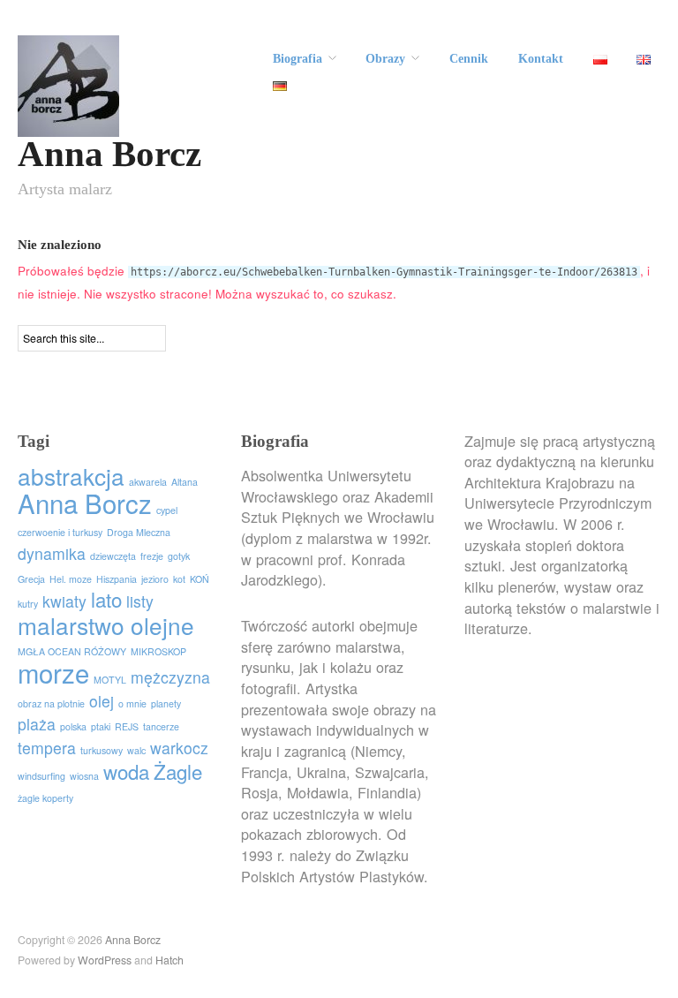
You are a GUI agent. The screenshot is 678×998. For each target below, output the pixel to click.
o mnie (132, 703)
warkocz (179, 748)
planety (166, 703)
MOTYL (110, 679)
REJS (127, 726)
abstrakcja (71, 475)
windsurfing (41, 776)
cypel (166, 510)
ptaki (100, 726)
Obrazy (385, 59)
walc (136, 750)
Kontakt (540, 59)
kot (179, 579)
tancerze (161, 726)
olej (101, 701)
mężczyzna (170, 677)
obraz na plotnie (51, 703)
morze (53, 672)
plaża (37, 724)
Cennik (468, 59)
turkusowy (101, 750)
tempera (47, 748)
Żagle (178, 771)
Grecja (31, 579)
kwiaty (64, 601)
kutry (28, 603)
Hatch (169, 960)
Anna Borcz (109, 154)
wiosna (84, 776)
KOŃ (199, 579)
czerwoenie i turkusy (60, 532)
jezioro (155, 579)
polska (73, 726)
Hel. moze (70, 579)
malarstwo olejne (106, 625)
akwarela (148, 481)
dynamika (52, 553)
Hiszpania (116, 579)
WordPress (105, 960)
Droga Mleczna (138, 532)
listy (140, 601)
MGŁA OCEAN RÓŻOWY (72, 651)
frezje (151, 556)
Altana (184, 481)
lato (106, 599)
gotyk (179, 556)
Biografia (297, 59)
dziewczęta (113, 556)
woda (126, 771)
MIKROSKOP (158, 651)
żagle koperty (45, 798)
